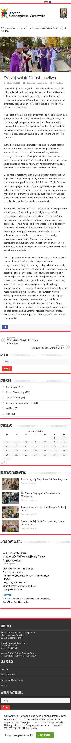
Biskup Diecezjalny (14, 392)
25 (16, 455)
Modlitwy (9, 408)
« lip (4, 462)
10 (7, 446)
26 (26, 455)
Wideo (8, 413)
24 (7, 455)
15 (54, 446)
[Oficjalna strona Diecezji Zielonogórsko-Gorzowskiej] (35, 13)
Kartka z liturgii (12, 397)
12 (26, 446)
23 (64, 450)
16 (64, 446)
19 (26, 450)
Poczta (4, 669)
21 (45, 450)
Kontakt (4, 685)
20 (35, 450)
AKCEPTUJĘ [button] (45, 735)
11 (16, 446)
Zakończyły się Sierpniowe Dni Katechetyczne (44, 479)
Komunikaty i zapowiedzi (31, 28)
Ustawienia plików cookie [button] (19, 735)
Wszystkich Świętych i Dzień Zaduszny (22, 340)
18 (16, 450)
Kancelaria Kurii (8, 674)
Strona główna (9, 28)
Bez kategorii (11, 387)
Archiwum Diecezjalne (12, 680)
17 (7, 450)
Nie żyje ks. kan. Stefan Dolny (47, 346)
